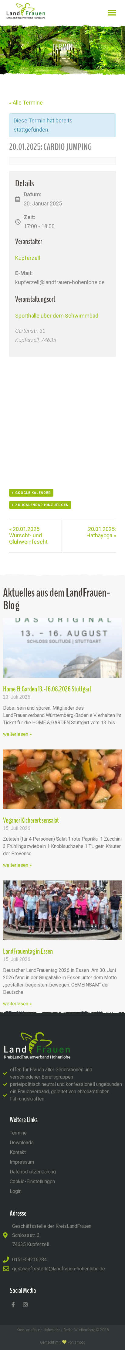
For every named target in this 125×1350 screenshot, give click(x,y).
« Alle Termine (26, 102)
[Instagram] (25, 1304)
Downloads (22, 1142)
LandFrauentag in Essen (28, 951)
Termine (18, 1133)
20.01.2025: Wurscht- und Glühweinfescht (28, 535)
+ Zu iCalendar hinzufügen (40, 505)
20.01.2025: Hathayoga (101, 532)
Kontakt (18, 1152)
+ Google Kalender (31, 493)
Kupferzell (27, 258)
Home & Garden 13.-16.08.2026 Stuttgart (47, 689)
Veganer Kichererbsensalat (31, 820)
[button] (112, 12)
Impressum (22, 1162)
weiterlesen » (17, 734)
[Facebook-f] (13, 1304)
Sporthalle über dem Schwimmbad (56, 315)
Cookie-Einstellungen (32, 1181)
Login (16, 1191)
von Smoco (76, 1342)
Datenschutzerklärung (33, 1172)
